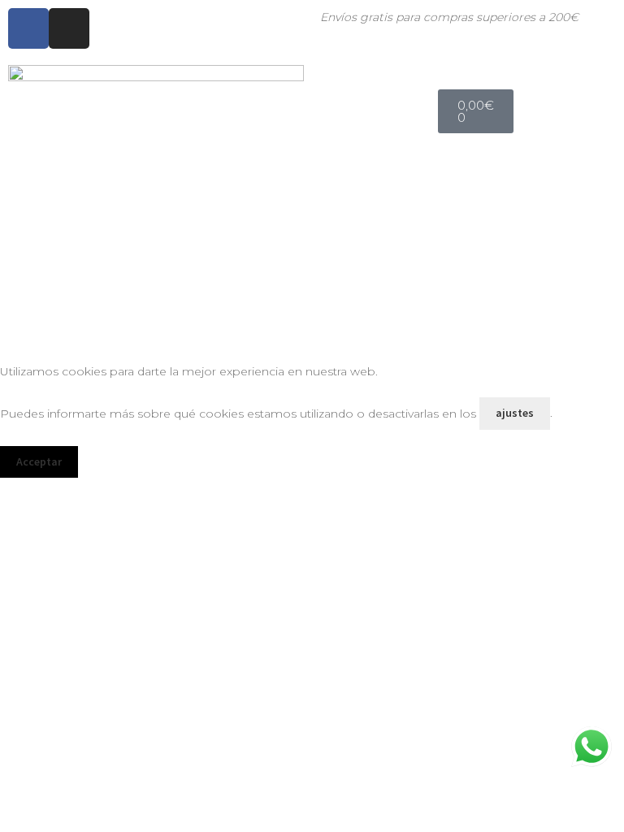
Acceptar (39, 461)
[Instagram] (69, 28)
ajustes (515, 412)
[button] (601, 79)
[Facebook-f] (28, 28)
